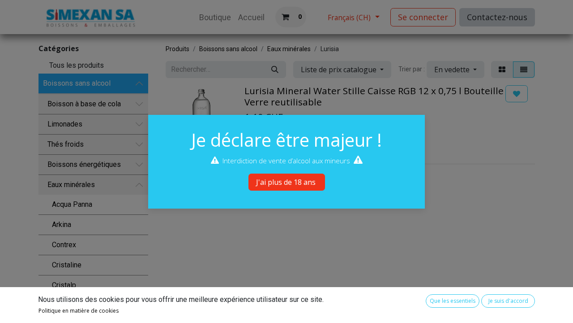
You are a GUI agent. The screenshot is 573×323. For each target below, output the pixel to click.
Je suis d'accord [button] (508, 301)
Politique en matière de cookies (78, 310)
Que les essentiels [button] (452, 301)
